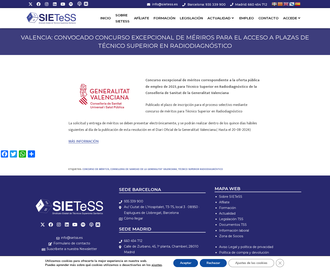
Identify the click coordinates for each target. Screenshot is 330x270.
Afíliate (224, 202)
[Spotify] (71, 4)
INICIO (105, 18)
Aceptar (185, 263)
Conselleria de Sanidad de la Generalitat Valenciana (143, 169)
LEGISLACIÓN (191, 18)
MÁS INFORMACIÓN (83, 141)
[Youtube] (63, 4)
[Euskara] (274, 4)
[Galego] (292, 4)
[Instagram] (47, 4)
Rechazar (213, 263)
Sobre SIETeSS (230, 197)
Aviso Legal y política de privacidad (246, 247)
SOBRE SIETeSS (122, 18)
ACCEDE (290, 18)
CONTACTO (268, 18)
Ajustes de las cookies (251, 263)
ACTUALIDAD (219, 18)
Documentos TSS (233, 225)
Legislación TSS (231, 219)
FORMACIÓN (164, 18)
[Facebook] (39, 4)
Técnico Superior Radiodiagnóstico (200, 169)
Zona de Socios (231, 236)
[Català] (280, 4)
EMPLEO (246, 18)
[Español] (298, 4)
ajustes (157, 265)
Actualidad (227, 213)
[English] (286, 4)
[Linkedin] (55, 4)
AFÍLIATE (141, 18)
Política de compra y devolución (244, 252)
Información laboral (234, 230)
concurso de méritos (95, 169)
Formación (227, 208)
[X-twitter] (30, 4)
